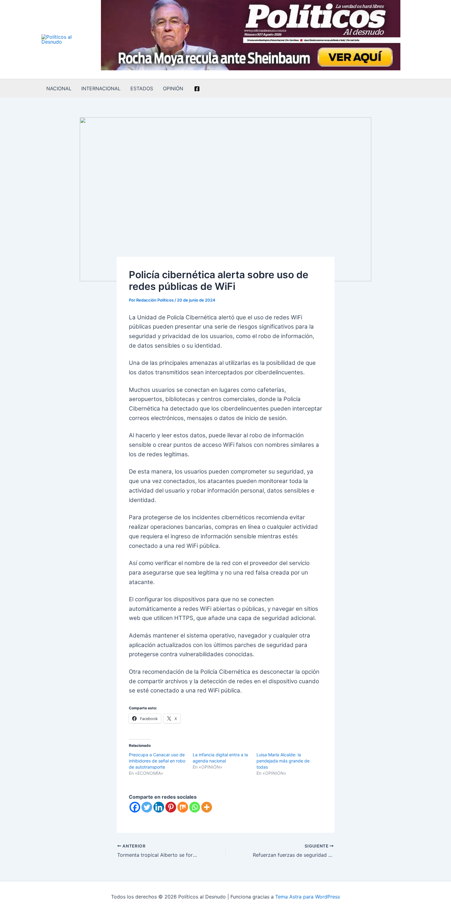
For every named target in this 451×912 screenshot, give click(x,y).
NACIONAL (58, 88)
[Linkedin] (158, 807)
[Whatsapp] (194, 807)
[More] (206, 807)
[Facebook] (197, 89)
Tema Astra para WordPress (307, 897)
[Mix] (182, 807)
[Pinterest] (170, 807)
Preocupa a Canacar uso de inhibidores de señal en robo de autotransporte (157, 761)
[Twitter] (146, 807)
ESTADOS (141, 88)
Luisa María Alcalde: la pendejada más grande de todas (283, 761)
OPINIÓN (173, 88)
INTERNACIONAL (101, 88)
